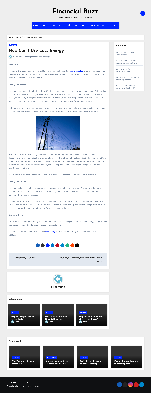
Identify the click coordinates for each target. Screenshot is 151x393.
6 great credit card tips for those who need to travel (57, 363)
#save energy (44, 57)
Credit (68, 25)
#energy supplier (31, 57)
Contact (114, 25)
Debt (77, 25)
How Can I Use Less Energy (36, 51)
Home (35, 25)
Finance (45, 25)
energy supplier (76, 71)
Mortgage (94, 25)
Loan (84, 25)
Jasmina (19, 57)
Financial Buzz (75, 11)
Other (104, 25)
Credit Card (57, 25)
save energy (50, 231)
